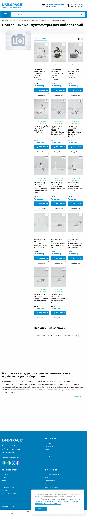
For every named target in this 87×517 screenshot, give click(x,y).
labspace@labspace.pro (55, 4)
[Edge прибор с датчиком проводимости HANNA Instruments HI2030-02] (58, 52)
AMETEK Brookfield (8, 487)
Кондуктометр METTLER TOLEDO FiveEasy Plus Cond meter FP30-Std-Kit (75, 243)
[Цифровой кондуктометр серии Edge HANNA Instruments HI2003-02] (41, 52)
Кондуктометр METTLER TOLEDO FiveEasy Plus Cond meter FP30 (58, 243)
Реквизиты (48, 456)
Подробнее (41, 95)
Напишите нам (51, 6)
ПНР (46, 477)
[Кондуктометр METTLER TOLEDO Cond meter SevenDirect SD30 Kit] (75, 165)
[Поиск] (82, 14)
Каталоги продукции (52, 474)
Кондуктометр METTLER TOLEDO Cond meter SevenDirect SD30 (58, 187)
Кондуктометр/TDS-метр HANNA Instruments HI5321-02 (42, 129)
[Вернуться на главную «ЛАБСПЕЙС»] (22, 440)
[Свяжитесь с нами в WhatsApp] (9, 463)
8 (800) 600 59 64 (78, 4)
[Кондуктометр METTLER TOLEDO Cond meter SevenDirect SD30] (58, 165)
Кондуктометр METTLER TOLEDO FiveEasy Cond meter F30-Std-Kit (58, 298)
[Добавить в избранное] (46, 45)
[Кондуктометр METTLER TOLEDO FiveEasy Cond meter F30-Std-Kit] (58, 277)
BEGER (4, 490)
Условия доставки (51, 484)
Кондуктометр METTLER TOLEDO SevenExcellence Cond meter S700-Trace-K (41, 188)
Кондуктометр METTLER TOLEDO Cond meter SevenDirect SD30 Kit (75, 187)
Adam (4, 477)
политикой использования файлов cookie (52, 501)
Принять (41, 508)
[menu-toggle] (5, 14)
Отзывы (47, 450)
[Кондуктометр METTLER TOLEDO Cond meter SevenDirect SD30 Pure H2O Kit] (41, 222)
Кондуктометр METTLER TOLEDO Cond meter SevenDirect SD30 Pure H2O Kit (41, 243)
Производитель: (40, 335)
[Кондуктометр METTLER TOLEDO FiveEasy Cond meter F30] (41, 277)
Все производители (9, 493)
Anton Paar (6, 484)
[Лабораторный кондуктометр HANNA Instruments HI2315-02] (75, 52)
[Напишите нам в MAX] (18, 463)
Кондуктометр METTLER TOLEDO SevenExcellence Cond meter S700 (57, 130)
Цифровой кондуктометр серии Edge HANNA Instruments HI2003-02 (39, 74)
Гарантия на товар (51, 487)
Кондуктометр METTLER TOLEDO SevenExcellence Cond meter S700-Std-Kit (75, 131)
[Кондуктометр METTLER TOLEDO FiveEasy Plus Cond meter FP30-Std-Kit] (75, 222)
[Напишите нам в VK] (13, 463)
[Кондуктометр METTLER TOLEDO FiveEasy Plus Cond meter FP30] (58, 222)
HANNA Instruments (70, 335)
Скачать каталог (19, 422)
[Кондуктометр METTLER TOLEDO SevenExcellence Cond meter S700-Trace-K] (41, 165)
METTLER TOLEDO (54, 335)
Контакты (48, 443)
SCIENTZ (5, 474)
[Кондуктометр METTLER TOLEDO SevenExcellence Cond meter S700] (58, 109)
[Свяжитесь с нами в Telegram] (4, 463)
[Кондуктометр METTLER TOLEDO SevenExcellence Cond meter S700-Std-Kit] (75, 109)
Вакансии (48, 453)
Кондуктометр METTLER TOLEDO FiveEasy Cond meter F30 (41, 297)
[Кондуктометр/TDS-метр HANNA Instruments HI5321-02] (41, 109)
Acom (4, 480)
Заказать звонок (76, 6)
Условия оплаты (50, 480)
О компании (49, 446)
